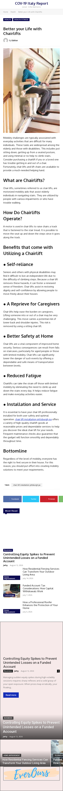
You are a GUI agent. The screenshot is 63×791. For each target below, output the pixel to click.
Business (8, 550)
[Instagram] (31, 784)
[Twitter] (39, 784)
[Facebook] (24, 784)
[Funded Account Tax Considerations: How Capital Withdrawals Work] (11, 591)
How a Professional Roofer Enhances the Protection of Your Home (40, 605)
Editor (15, 40)
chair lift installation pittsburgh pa (26, 485)
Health (13, 12)
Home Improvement (9, 578)
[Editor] (6, 40)
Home (5, 12)
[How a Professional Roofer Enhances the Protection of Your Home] (11, 607)
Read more (11, 695)
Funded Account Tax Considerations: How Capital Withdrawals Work (38, 588)
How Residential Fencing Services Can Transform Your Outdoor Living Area (41, 571)
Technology (9, 595)
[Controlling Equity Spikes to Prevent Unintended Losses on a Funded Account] (31, 531)
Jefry (5, 565)
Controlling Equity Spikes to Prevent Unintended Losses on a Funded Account (29, 557)
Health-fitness (21, 19)
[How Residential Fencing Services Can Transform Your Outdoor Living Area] (11, 574)
